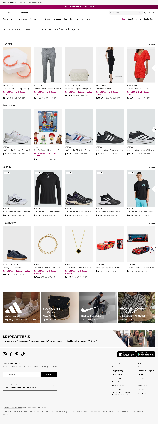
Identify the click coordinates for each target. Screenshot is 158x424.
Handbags (57, 19)
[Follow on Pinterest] (17, 355)
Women (33, 19)
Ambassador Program (146, 371)
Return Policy (117, 374)
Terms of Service (118, 386)
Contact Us (116, 367)
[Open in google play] (145, 356)
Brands (13, 19)
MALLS (22, 2)
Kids (65, 19)
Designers (23, 19)
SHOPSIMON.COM (9, 2)
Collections (142, 378)
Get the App (142, 374)
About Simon (142, 382)
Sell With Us (142, 393)
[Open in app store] (126, 356)
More (87, 19)
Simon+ (138, 19)
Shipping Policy (117, 371)
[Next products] (155, 68)
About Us (141, 363)
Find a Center (149, 19)
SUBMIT (49, 374)
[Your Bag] (154, 13)
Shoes (47, 19)
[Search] (126, 13)
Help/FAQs (116, 363)
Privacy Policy (117, 382)
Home (72, 19)
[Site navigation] (4, 13)
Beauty (80, 19)
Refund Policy (117, 378)
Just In (5, 19)
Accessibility (116, 389)
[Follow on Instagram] (5, 355)
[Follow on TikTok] (23, 355)
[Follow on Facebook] (11, 355)
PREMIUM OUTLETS (36, 2)
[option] (17, 73)
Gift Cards (141, 389)
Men (41, 19)
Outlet (130, 19)
